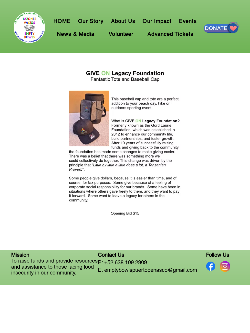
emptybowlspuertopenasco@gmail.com (150, 270)
